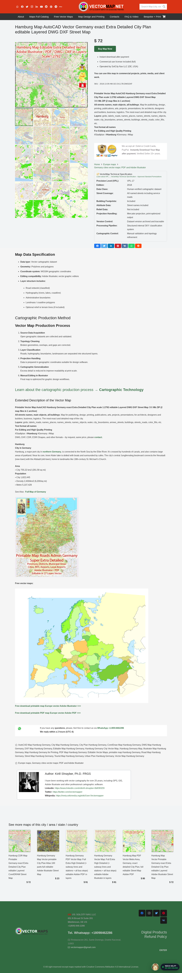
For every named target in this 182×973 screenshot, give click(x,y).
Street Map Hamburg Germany (39, 756)
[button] (170, 967)
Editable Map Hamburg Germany (68, 748)
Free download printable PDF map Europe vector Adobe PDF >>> (48, 713)
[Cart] (164, 16)
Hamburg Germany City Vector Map (102, 748)
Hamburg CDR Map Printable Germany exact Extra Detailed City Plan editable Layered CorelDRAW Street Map (18, 866)
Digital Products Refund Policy (154, 934)
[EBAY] (60, 6)
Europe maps (109, 164)
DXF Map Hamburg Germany (38, 748)
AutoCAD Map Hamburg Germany (34, 745)
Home (97, 164)
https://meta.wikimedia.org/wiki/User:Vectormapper (80, 795)
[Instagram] (31, 6)
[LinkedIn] (36, 6)
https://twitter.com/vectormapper (67, 792)
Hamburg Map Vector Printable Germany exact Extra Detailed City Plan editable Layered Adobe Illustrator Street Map (162, 866)
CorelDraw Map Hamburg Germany (124, 745)
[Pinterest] (51, 6)
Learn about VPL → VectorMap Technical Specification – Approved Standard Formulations (128, 177)
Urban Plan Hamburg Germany (99, 756)
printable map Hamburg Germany (124, 752)
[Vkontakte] (163, 920)
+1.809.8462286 (116, 728)
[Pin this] (118, 246)
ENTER (163, 950)
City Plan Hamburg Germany (92, 745)
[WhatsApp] (17, 6)
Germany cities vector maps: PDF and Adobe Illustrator (120, 167)
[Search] (164, 6)
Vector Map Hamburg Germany (129, 756)
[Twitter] (27, 6)
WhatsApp (102, 728)
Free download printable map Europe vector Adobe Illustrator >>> (48, 706)
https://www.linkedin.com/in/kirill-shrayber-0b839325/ (80, 788)
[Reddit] (46, 6)
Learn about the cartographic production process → (79, 390)
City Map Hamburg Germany (64, 745)
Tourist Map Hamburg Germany (69, 756)
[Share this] (97, 246)
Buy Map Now (105, 49)
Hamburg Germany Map (131, 748)
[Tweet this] (104, 246)
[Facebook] (22, 6)
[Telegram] (55, 6)
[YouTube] (41, 6)
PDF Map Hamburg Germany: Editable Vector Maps (83, 752)
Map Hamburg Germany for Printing (41, 752)
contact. (98, 437)
